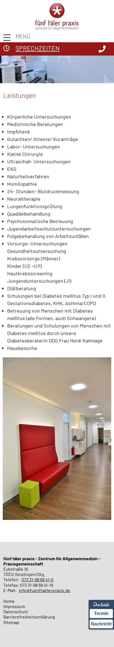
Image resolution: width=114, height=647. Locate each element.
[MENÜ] (7, 37)
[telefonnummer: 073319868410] (102, 48)
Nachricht (101, 623)
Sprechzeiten (37, 48)
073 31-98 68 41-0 (37, 579)
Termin (101, 613)
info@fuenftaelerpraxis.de (44, 590)
